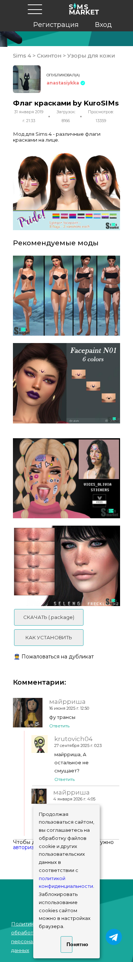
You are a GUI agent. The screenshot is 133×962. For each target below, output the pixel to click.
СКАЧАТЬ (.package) (48, 617)
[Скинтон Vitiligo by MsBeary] (66, 296)
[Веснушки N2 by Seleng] (66, 566)
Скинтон (49, 55)
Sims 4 (23, 55)
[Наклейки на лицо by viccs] (66, 478)
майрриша (67, 701)
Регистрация (56, 25)
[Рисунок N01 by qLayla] (66, 383)
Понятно (69, 944)
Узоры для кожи (90, 55)
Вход (103, 25)
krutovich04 (73, 739)
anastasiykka (63, 83)
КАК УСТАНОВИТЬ (48, 637)
